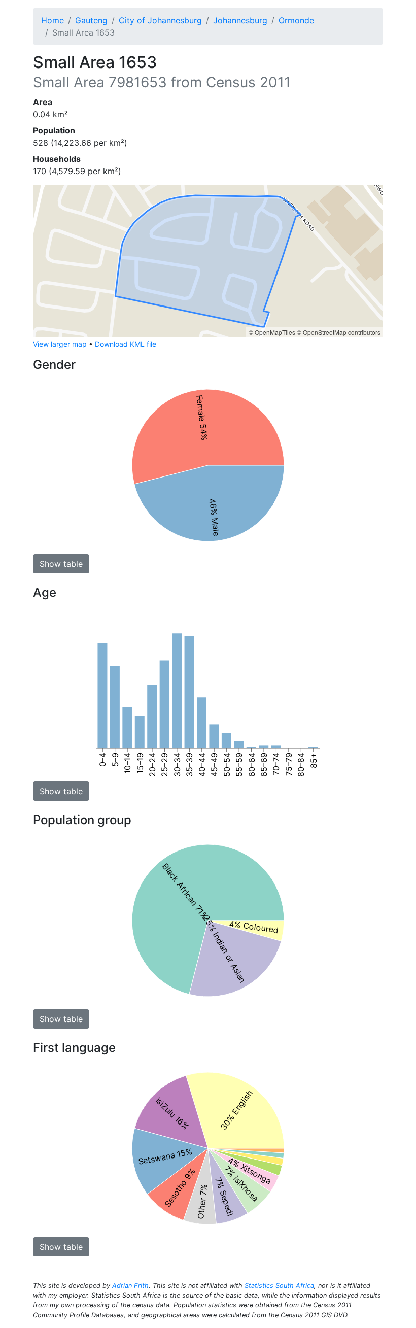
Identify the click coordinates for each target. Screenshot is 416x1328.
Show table (61, 564)
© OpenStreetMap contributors (338, 332)
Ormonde (296, 20)
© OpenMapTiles (272, 332)
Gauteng (91, 20)
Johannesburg (240, 20)
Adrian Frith (130, 1285)
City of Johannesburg (160, 20)
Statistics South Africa (279, 1285)
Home (52, 20)
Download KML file (125, 343)
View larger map (60, 343)
